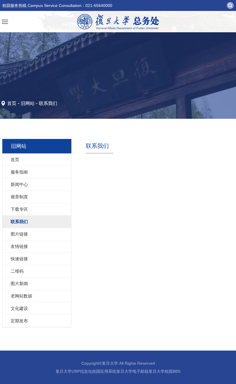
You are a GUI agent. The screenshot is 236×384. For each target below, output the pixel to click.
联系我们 (48, 103)
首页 (11, 103)
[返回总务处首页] (118, 21)
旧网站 (28, 103)
